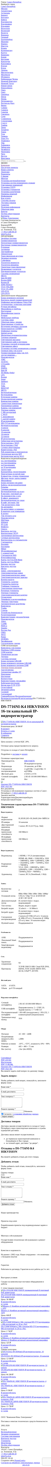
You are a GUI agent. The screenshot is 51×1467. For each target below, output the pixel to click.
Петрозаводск (7, 101)
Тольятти (5, 130)
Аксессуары (6, 469)
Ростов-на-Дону (7, 103)
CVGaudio (5, 364)
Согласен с (20, 1114)
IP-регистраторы (8, 439)
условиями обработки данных (25, 1114)
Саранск (4, 110)
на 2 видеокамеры (8, 461)
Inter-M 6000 (6, 278)
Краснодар (5, 61)
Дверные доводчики (9, 602)
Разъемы (4, 487)
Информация (6, 196)
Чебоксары (5, 147)
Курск (3, 68)
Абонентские (6, 254)
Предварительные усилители (13, 271)
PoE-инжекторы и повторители (14, 452)
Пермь (3, 99)
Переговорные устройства (12, 324)
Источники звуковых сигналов (14, 326)
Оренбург (5, 94)
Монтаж (4, 178)
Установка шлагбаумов (10, 192)
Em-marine (5, 546)
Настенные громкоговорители (14, 245)
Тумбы (4, 608)
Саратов (4, 112)
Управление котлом (9, 654)
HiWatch (4, 522)
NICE (3, 635)
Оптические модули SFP (11, 454)
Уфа (2, 143)
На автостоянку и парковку (12, 509)
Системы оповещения (10, 274)
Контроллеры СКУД (9, 533)
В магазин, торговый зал (11, 494)
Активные (5, 249)
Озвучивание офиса (9, 346)
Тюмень (4, 136)
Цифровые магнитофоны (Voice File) (16, 302)
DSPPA (4, 368)
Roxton (4, 377)
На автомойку (7, 507)
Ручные (4, 315)
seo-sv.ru (25, 1465)
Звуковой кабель (8, 690)
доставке (16, 754)
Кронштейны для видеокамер (13, 472)
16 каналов (5, 432)
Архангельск (6, 11)
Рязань (3, 105)
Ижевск (4, 44)
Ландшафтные (7, 252)
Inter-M (4, 370)
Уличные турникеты (9, 593)
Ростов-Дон (6, 630)
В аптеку (5, 513)
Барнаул (4, 15)
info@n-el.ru (6, 234)
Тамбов (4, 125)
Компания (5, 165)
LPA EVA (5, 291)
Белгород (5, 17)
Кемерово (5, 55)
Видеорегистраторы (9, 425)
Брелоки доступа (8, 564)
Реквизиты (5, 174)
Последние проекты (9, 167)
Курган (4, 66)
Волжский (5, 31)
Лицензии (5, 172)
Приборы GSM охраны (11, 650)
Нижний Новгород (9, 81)
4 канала (4, 428)
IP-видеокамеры (8, 421)
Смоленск (5, 114)
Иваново (4, 42)
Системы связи (7, 320)
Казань (4, 48)
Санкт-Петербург (14, 2)
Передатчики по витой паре (13, 474)
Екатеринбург (7, 39)
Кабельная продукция (10, 683)
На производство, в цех (11, 496)
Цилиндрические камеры (11, 399)
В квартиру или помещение (13, 511)
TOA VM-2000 (7, 287)
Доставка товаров (8, 203)
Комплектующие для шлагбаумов (15, 617)
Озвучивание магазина (10, 340)
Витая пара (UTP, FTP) (10, 685)
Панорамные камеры (10, 406)
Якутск (4, 156)
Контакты (5, 216)
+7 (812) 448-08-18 (8, 232)
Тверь (3, 127)
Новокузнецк (6, 86)
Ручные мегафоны (8, 307)
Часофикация (6, 641)
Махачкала (5, 75)
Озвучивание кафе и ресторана (14, 342)
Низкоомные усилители (11, 269)
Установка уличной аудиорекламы (15, 344)
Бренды (4, 211)
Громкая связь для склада (11, 351)
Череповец (5, 152)
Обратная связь (7, 209)
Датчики (4, 657)
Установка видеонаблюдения (13, 181)
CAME (4, 624)
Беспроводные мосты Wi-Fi (12, 456)
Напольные (6, 674)
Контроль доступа (8, 531)
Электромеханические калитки (14, 595)
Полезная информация (10, 207)
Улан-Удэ (5, 138)
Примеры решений (9, 194)
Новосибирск (6, 88)
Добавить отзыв (8, 1204)
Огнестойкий (6, 687)
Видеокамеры (7, 395)
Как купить (6, 198)
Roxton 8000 (6, 280)
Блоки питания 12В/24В (11, 661)
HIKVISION (29, 761)
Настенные (5, 676)
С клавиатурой (7, 553)
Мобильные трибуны (10, 318)
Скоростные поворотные (11, 403)
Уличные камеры (8, 410)
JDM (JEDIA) (6, 285)
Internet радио (6, 333)
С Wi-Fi (4, 414)
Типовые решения (8, 337)
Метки (4, 569)
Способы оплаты (8, 200)
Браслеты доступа (8, 566)
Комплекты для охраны (11, 648)
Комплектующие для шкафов (13, 681)
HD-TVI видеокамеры (10, 423)
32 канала (5, 436)
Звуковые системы (9, 238)
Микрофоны (6, 480)
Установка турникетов (10, 189)
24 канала (5, 434)
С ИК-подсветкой (8, 412)
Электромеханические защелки (14, 577)
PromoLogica (19, 1460)
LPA (3, 375)
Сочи (3, 116)
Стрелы (4, 610)
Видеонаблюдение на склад (12, 491)
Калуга (4, 53)
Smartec (4, 628)
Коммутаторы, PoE (9, 450)
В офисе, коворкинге (10, 498)
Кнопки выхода (7, 580)
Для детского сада (8, 516)
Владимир (5, 26)
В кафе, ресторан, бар (10, 502)
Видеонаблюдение (9, 392)
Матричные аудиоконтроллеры (14, 335)
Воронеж (5, 35)
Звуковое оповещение (10, 1434)
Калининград (6, 50)
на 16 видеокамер (8, 467)
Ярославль (5, 158)
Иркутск (4, 46)
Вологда (4, 33)
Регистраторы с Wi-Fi (10, 443)
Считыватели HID (8, 555)
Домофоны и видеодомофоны (13, 599)
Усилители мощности (10, 263)
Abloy (3, 621)
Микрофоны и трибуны (11, 309)
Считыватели (6, 542)
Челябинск (5, 149)
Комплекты (6, 606)
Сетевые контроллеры (10, 538)
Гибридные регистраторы (12, 441)
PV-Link (4, 524)
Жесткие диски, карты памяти (13, 478)
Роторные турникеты (10, 591)
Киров (3, 57)
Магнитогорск (7, 72)
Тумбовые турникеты (10, 586)
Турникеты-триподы (9, 584)
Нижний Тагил (7, 83)
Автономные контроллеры (12, 535)
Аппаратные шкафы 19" (11, 672)
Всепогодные (6, 679)
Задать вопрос (7, 1116)
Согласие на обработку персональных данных (20, 1463)
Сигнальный (6, 694)
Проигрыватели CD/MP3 (11, 329)
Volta (3, 386)
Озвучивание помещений (12, 185)
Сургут (4, 123)
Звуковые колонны (9, 258)
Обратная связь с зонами (11, 322)
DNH (3, 366)
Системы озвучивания (10, 1436)
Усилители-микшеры (10, 265)
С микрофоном (7, 417)
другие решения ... (9, 355)
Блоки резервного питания (12, 298)
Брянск (4, 20)
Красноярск (6, 64)
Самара (4, 108)
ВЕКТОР (5, 388)
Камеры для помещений (11, 408)
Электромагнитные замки (12, 573)
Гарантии (5, 205)
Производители (7, 357)
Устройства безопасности (11, 613)
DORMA (5, 639)
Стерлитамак (6, 121)
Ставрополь (6, 119)
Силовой (5, 692)
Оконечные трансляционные (13, 267)
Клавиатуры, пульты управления (15, 476)
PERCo (4, 626)
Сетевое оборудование (10, 447)
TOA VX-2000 (7, 289)
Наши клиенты (7, 170)
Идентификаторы (8, 557)
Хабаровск (5, 145)
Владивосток (6, 22)
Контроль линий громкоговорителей (16, 300)
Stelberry (4, 381)
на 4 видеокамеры (8, 463)
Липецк (4, 70)
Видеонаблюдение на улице (13, 500)
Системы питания (8, 659)
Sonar (3, 379)
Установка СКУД (8, 187)
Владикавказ (6, 24)
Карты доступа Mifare (10, 562)
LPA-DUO (5, 293)
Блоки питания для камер (12, 483)
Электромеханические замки (13, 575)
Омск (3, 90)
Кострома (5, 59)
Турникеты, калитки (9, 582)
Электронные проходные (11, 588)
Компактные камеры (9, 401)
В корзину (5, 729)
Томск (3, 132)
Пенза (3, 97)
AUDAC (4, 362)
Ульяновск (5, 141)
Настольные (6, 311)
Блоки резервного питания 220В (14, 665)
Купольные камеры (9, 397)
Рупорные (5, 247)
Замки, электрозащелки (11, 571)
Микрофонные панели (10, 313)
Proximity (5, 544)
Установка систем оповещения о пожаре (18, 183)
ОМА (3, 632)
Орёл (3, 92)
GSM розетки (6, 652)
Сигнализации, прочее (10, 643)
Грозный (4, 37)
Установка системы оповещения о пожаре (18, 348)
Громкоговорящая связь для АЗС (14, 353)
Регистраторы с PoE (9, 445)
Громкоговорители (9, 241)
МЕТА (4, 276)
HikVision (5, 520)
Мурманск (5, 77)
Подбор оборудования (10, 214)
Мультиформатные (9, 551)
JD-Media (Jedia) (7, 373)
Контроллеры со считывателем (14, 540)
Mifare (3, 549)
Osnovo (4, 529)
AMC (3, 359)
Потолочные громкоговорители (14, 243)
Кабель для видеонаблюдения (13, 485)
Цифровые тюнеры (9, 331)
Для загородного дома (10, 505)
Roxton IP (5, 282)
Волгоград (5, 28)
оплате (24, 754)
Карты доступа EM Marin (11, 560)
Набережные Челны (9, 79)
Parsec (3, 637)
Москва (4, 9)
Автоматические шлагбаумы (13, 604)
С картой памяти (8, 419)
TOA (3, 384)
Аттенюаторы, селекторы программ (16, 304)
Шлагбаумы (6, 1443)
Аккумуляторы (7, 670)
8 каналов (5, 430)
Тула (3, 134)
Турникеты (5, 1441)
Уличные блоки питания (11, 668)
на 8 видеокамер (8, 465)
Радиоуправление (8, 615)
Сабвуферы (6, 260)
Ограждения (6, 597)
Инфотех (5, 527)
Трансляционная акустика (12, 256)
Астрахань (5, 13)
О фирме (4, 176)
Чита (3, 154)
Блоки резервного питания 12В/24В (16, 663)
